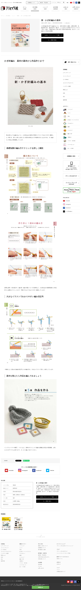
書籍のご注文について (43, 545)
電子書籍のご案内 (42, 549)
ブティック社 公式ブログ (62, 551)
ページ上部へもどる (40, 536)
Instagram (25, 470)
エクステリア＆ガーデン (68, 82)
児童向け (21, 561)
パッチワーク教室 (67, 86)
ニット (13, 15)
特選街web (40, 587)
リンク (58, 569)
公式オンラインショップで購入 (52, 35)
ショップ (45, 8)
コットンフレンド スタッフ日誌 (63, 553)
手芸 (20, 549)
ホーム (24, 8)
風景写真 (65, 100)
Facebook (38, 470)
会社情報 (55, 8)
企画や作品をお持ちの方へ (44, 557)
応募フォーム (59, 558)
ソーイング (22, 545)
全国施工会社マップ (61, 571)
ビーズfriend (65, 79)
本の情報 (35, 8)
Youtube (11, 470)
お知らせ (65, 8)
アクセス (40, 566)
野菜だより (65, 89)
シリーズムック (23, 564)
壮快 (64, 93)
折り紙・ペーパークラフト (25, 551)
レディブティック (67, 72)
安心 (64, 96)
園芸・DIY (22, 559)
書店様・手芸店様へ (44, 2)
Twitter (52, 470)
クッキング (22, 557)
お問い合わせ (76, 8)
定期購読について (31, 2)
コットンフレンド (67, 76)
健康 (20, 555)
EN (67, 2)
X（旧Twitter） (69, 211)
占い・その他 (22, 566)
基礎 (18, 15)
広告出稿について (42, 558)
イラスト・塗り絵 (23, 562)
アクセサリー (22, 553)
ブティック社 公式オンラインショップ (65, 545)
